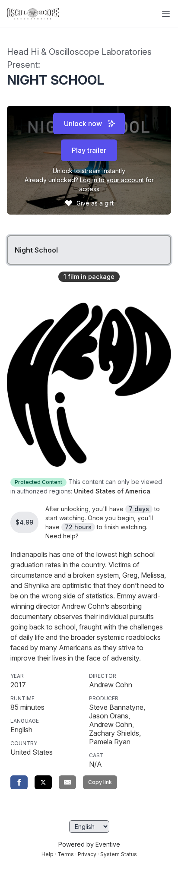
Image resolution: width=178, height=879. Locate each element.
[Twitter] (43, 782)
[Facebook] (19, 782)
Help (47, 854)
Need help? (62, 536)
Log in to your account (112, 179)
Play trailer (89, 150)
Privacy (87, 854)
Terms (65, 854)
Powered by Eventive (89, 844)
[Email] (67, 782)
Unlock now (83, 123)
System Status (118, 854)
